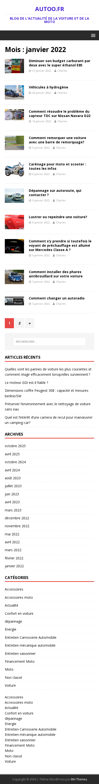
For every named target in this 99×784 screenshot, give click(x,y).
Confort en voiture (19, 613)
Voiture (10, 685)
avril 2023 (12, 502)
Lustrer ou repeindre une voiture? (58, 217)
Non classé (13, 677)
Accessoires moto (19, 597)
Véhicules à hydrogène (48, 87)
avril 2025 (12, 454)
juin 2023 (12, 494)
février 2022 (14, 558)
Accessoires (14, 589)
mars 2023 (13, 510)
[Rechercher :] (49, 342)
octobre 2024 (15, 462)
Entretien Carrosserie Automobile (30, 637)
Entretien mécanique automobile (30, 645)
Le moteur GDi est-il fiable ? (26, 382)
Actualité (11, 605)
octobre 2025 (15, 446)
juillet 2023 (13, 486)
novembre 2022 (17, 526)
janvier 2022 (14, 566)
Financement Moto (20, 661)
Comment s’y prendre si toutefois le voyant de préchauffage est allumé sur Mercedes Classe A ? (60, 245)
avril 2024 (12, 470)
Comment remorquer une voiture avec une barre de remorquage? (57, 139)
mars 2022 (13, 550)
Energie (10, 629)
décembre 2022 (17, 518)
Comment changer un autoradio (57, 298)
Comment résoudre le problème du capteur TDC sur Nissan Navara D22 (59, 113)
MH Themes (79, 779)
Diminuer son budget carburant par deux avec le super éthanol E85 (59, 63)
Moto (9, 669)
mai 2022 (12, 534)
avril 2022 (12, 542)
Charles (62, 70)
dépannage (13, 621)
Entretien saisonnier (20, 653)
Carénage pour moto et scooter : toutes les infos (57, 166)
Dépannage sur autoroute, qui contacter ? (55, 192)
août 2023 (13, 478)
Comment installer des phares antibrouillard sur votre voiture (56, 273)
